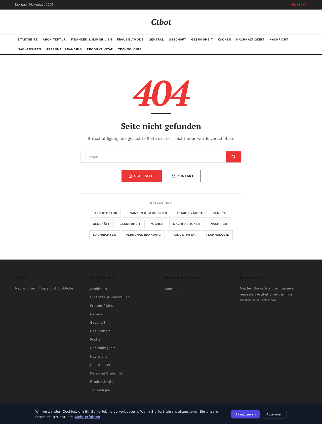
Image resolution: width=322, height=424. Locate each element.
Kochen (224, 39)
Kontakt (299, 4)
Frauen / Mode (130, 39)
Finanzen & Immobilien (91, 39)
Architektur (54, 39)
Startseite (28, 39)
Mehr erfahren (87, 417)
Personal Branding (64, 49)
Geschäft (177, 39)
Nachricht (279, 39)
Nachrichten (29, 49)
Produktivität (100, 49)
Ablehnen (274, 414)
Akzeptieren (245, 414)
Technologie (130, 49)
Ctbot (161, 22)
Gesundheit (202, 39)
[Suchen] (233, 156)
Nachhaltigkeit (250, 39)
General (156, 39)
